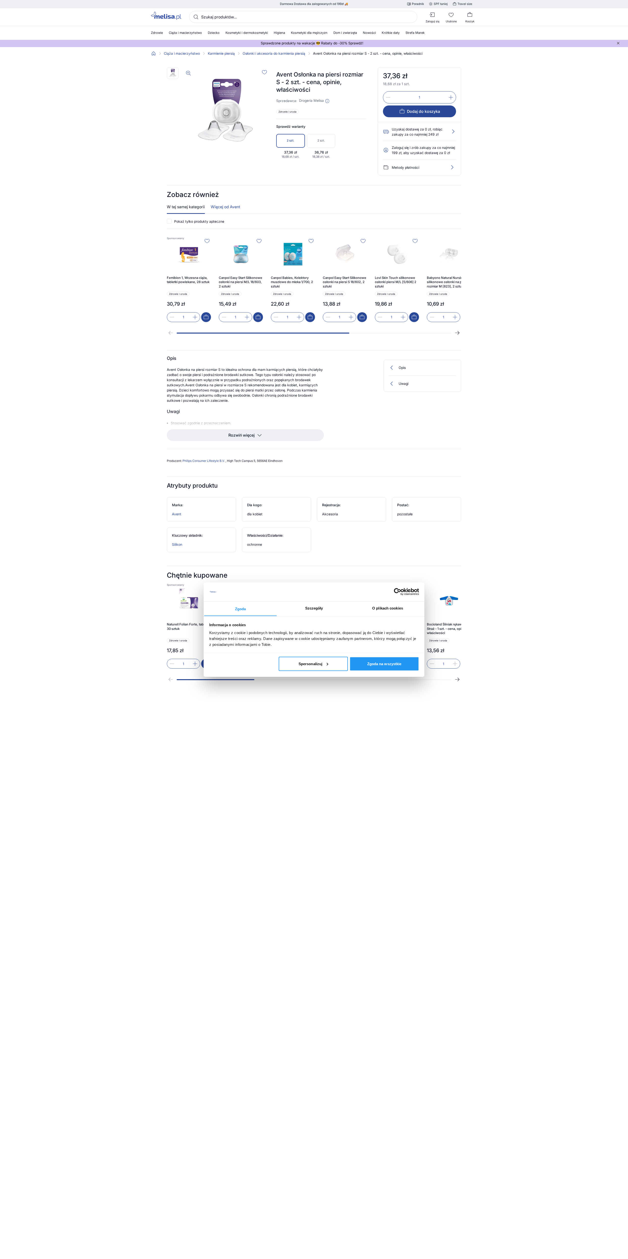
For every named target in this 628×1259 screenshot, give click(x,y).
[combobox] (303, 17)
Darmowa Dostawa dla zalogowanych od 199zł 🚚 (314, 3)
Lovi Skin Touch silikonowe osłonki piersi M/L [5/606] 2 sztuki (395, 282)
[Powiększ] (188, 73)
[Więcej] (452, 167)
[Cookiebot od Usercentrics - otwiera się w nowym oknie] (397, 592)
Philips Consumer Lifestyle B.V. (204, 461)
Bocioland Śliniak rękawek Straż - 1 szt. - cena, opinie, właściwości (447, 628)
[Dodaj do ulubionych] (264, 72)
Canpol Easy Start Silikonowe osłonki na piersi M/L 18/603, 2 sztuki (240, 282)
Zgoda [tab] (240, 609)
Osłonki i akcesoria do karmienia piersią (274, 53)
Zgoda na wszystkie (384, 664)
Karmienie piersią (221, 53)
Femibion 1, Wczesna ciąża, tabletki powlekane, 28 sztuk (188, 280)
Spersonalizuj (310, 664)
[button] (327, 101)
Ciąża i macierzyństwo (182, 53)
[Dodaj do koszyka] (206, 317)
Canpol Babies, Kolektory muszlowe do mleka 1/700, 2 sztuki (292, 282)
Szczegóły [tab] (314, 608)
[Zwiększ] (451, 97)
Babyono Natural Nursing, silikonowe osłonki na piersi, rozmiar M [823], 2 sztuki (448, 282)
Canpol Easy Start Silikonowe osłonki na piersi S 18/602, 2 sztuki (344, 282)
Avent (176, 514)
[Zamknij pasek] (618, 43)
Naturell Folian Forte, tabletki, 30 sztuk (189, 626)
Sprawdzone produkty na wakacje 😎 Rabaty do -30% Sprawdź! (312, 43)
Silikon (177, 544)
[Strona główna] (153, 53)
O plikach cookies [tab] (387, 608)
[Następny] (457, 333)
